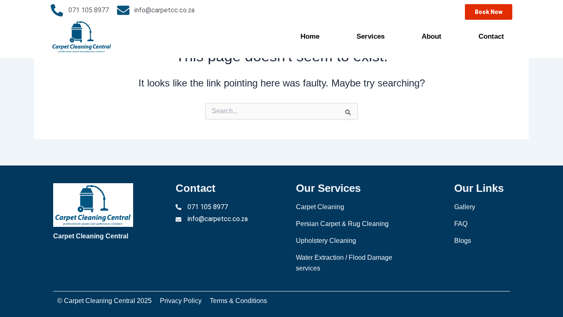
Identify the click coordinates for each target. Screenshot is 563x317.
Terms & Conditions (238, 300)
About (431, 36)
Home (309, 36)
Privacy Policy (181, 300)
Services (371, 36)
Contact (491, 36)
